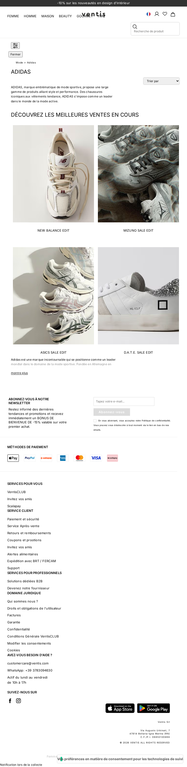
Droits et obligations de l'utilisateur (34, 608)
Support (13, 568)
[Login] (157, 14)
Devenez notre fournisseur (28, 588)
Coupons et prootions (24, 540)
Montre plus (19, 373)
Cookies (13, 650)
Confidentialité (18, 629)
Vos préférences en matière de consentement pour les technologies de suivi (120, 759)
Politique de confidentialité (156, 420)
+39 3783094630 (38, 670)
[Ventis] (93, 13)
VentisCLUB (16, 492)
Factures (14, 615)
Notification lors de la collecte (21, 765)
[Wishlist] (165, 14)
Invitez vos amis (19, 499)
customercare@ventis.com (28, 663)
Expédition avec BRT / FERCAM (31, 561)
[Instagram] (18, 700)
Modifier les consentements (29, 643)
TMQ (101, 16)
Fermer (15, 54)
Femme (13, 16)
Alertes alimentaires (22, 554)
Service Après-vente (23, 526)
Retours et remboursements (29, 533)
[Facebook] (10, 700)
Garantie (13, 622)
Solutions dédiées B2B (25, 581)
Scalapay (14, 506)
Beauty (65, 16)
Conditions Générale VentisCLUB (33, 636)
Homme (30, 16)
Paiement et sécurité (23, 519)
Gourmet (85, 16)
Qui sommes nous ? (22, 601)
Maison (47, 16)
